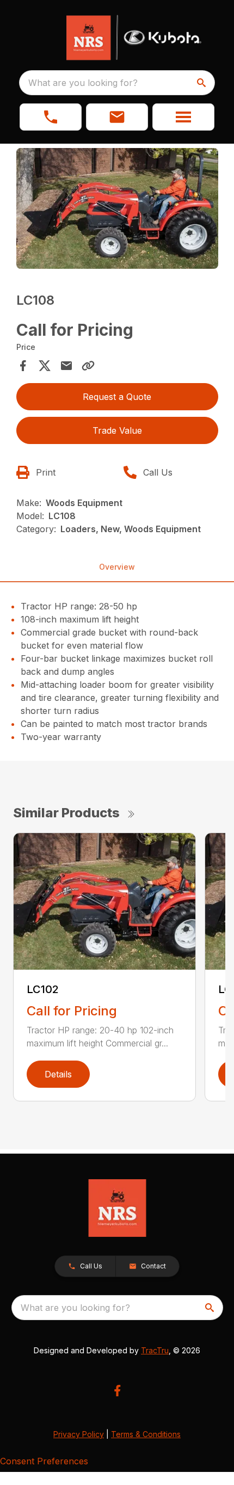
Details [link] (58, 1074)
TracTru (155, 1350)
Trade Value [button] (117, 430)
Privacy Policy (78, 1434)
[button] (51, 117)
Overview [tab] (117, 566)
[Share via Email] (66, 365)
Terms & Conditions (146, 1434)
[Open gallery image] (117, 208)
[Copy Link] (88, 365)
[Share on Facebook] (22, 365)
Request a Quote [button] (117, 396)
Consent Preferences (44, 1461)
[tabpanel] (117, 210)
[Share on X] (44, 365)
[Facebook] (117, 1390)
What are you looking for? (83, 82)
